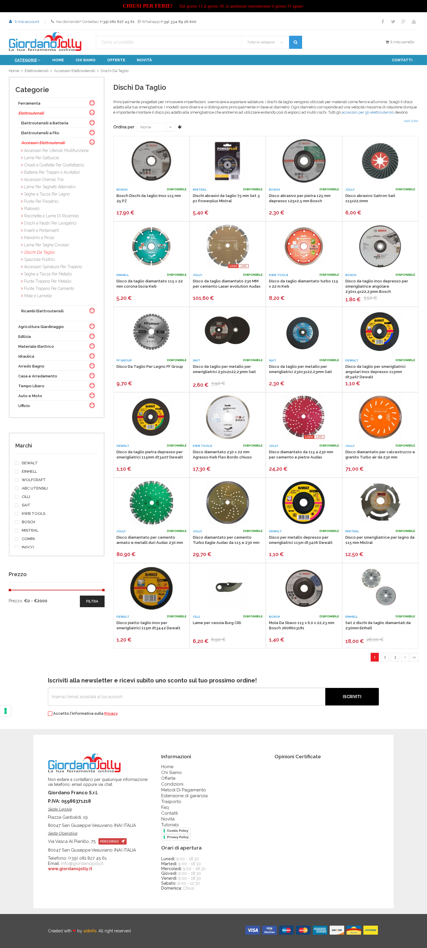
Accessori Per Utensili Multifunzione (56, 150)
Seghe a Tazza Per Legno (47, 194)
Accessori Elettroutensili (74, 71)
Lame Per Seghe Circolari (46, 245)
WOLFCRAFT (33, 480)
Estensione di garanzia (184, 795)
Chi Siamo (171, 772)
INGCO (27, 547)
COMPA (28, 539)
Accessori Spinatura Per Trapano (53, 266)
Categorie (26, 60)
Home (58, 60)
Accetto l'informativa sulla (85, 714)
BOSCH (28, 522)
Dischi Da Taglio (114, 71)
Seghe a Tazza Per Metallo (48, 274)
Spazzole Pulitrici (39, 259)
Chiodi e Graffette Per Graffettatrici (54, 165)
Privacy (111, 713)
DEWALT (29, 463)
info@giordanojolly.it (82, 863)
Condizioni (172, 784)
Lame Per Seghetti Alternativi (50, 186)
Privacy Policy (178, 837)
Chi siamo (86, 60)
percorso (110, 841)
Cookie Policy (177, 831)
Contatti (402, 60)
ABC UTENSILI (34, 488)
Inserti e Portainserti (41, 230)
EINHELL (29, 471)
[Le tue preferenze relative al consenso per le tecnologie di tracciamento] (5, 710)
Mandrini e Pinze (39, 237)
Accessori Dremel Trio (44, 179)
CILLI (25, 497)
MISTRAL (29, 530)
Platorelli (32, 208)
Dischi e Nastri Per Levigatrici (50, 223)
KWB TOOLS (33, 514)
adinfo (89, 931)
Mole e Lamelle (38, 295)
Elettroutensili (37, 71)
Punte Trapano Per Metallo (47, 281)
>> (414, 657)
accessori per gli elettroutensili (368, 112)
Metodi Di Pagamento (183, 790)
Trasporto (171, 801)
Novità (144, 60)
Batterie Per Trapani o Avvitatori (52, 172)
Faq (165, 807)
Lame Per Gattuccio (41, 157)
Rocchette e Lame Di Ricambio (51, 216)
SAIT (26, 505)
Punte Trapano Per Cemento (49, 288)
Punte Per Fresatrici (41, 201)
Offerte (116, 60)
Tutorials (170, 824)
